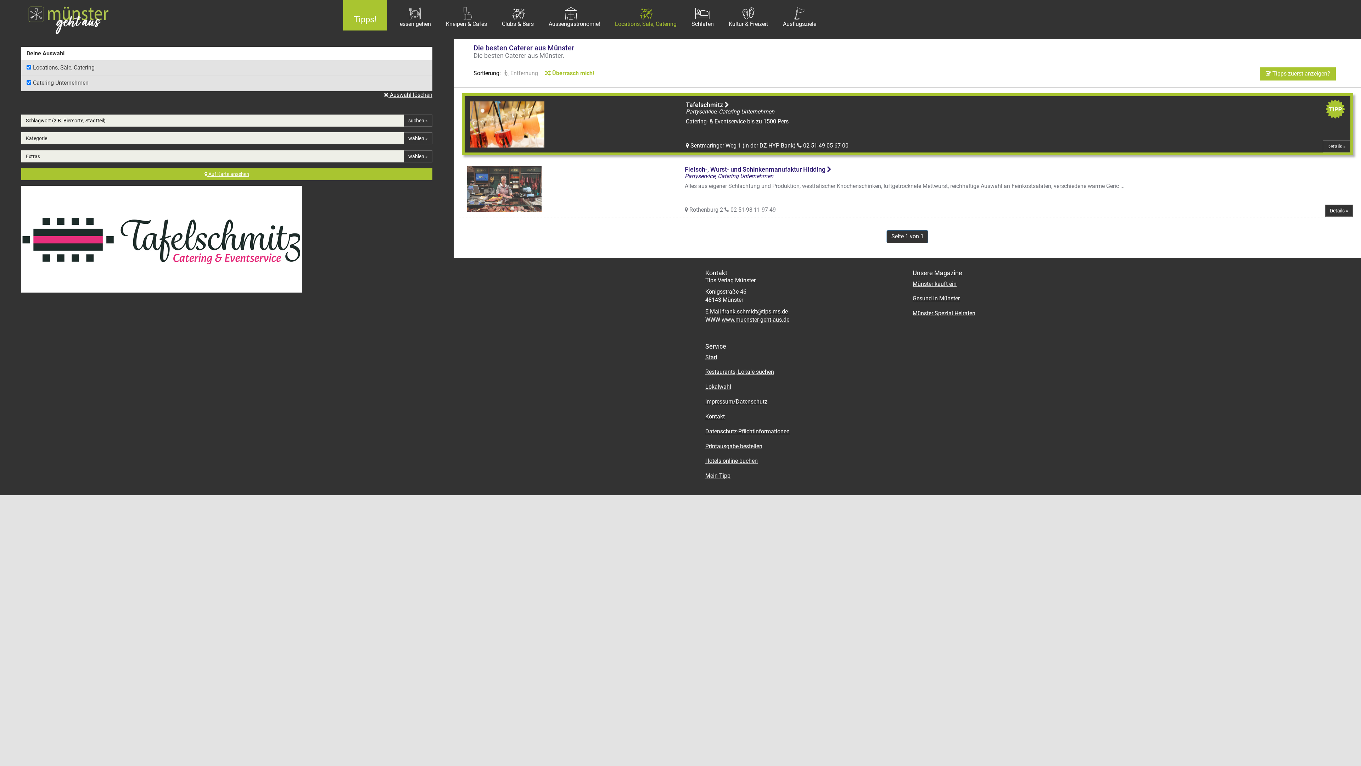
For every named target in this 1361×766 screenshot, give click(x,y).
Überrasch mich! (572, 73)
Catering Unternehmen (61, 82)
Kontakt (715, 416)
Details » (1336, 146)
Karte (228, 174)
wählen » (418, 138)
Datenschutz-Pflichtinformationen (747, 431)
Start (711, 357)
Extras (33, 156)
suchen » (418, 120)
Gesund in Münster (936, 298)
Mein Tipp (717, 475)
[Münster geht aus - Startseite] (166, 19)
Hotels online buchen (731, 460)
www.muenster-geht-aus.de (755, 319)
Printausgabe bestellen (733, 446)
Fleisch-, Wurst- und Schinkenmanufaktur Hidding (756, 169)
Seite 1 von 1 (907, 236)
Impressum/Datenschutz (736, 401)
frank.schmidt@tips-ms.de (755, 311)
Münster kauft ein (935, 284)
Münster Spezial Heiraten (944, 313)
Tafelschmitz (705, 105)
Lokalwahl (718, 386)
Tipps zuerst (1300, 73)
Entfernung (523, 73)
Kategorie (36, 138)
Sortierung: (487, 73)
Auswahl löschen (410, 94)
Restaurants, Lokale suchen (739, 371)
